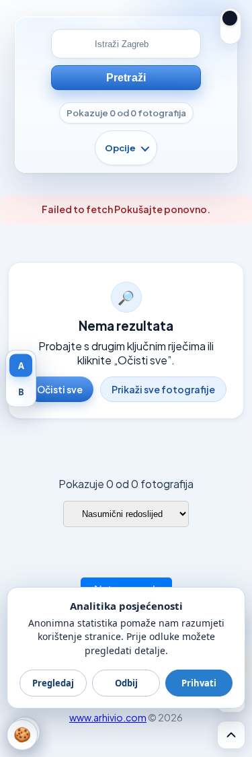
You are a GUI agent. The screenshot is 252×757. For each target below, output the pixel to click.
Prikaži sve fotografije (163, 389)
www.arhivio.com (107, 717)
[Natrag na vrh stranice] (231, 735)
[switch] (230, 26)
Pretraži (126, 77)
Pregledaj (53, 683)
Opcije (120, 148)
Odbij (126, 683)
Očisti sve (60, 389)
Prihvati (198, 683)
